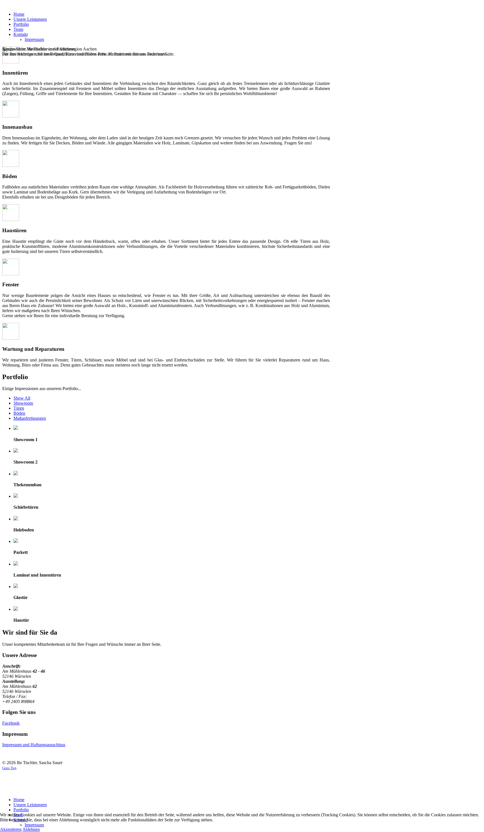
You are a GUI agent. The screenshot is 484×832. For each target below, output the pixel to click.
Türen (18, 408)
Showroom (23, 403)
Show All (21, 398)
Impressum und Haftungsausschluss (33, 744)
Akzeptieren (11, 829)
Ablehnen (31, 829)
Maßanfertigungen (29, 418)
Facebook (11, 723)
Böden (19, 413)
